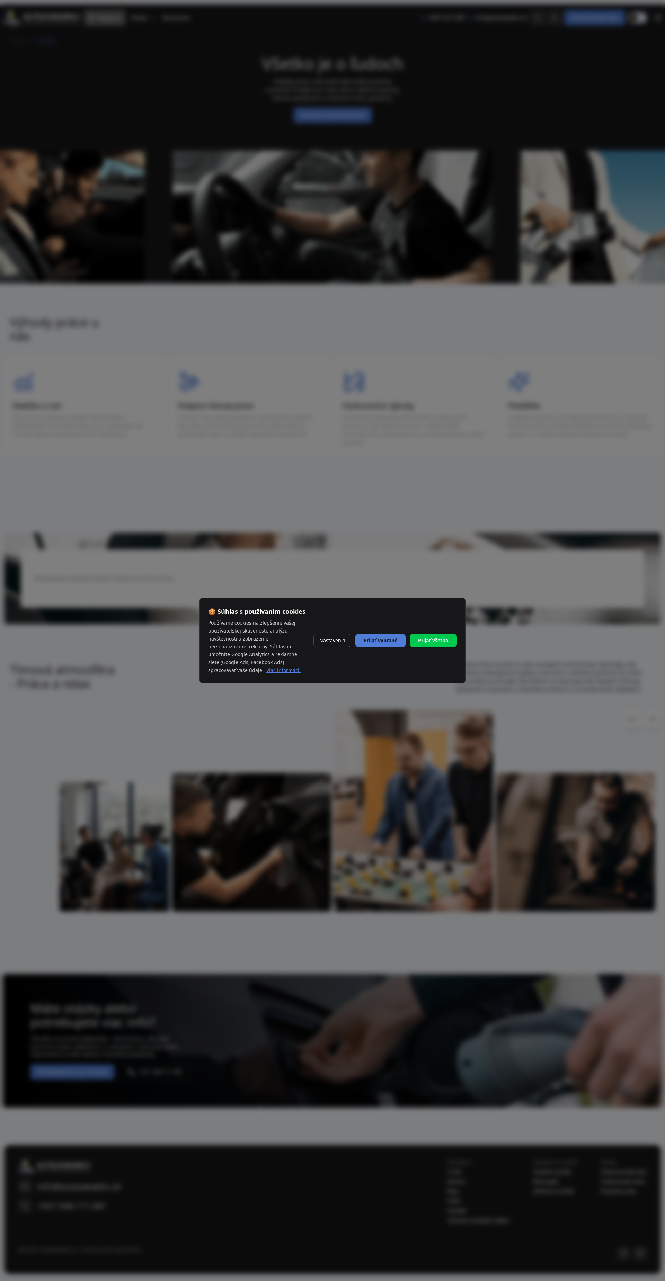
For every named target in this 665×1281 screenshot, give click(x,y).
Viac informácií (283, 670)
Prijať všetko (433, 640)
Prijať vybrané (380, 640)
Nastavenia (332, 640)
